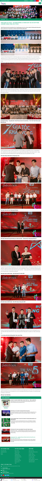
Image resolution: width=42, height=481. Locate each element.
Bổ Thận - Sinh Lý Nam (32, 455)
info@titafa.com (4, 470)
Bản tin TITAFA (17, 450)
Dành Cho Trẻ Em (31, 450)
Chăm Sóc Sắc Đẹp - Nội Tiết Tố (33, 459)
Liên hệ (31, 0)
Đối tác (2, 453)
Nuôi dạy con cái (17, 461)
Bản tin (7, 19)
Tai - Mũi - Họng (31, 453)
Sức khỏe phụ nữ (17, 458)
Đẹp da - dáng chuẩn (18, 460)
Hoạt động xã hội (17, 454)
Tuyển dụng (26, 0)
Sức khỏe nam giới (17, 459)
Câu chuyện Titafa (3, 450)
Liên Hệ (2, 454)
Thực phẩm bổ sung (32, 460)
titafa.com (3, 19)
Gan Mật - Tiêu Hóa (31, 454)
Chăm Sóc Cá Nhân (31, 461)
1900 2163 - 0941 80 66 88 (6, 468)
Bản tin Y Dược (17, 453)
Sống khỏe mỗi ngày (18, 455)
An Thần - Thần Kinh (32, 458)
